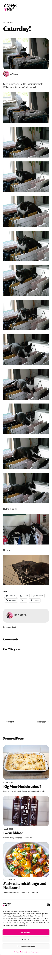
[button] (48, 905)
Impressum (35, 952)
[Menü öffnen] (47, 7)
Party (12, 838)
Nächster (41, 721)
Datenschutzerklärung (22, 952)
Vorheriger (11, 721)
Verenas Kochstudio (36, 791)
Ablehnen (26, 939)
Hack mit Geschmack (12, 791)
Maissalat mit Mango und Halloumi (24, 885)
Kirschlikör (13, 833)
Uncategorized (9, 627)
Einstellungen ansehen (26, 946)
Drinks (6, 838)
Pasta (24, 791)
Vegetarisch (14, 892)
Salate (5, 892)
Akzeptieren (26, 932)
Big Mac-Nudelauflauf (22, 786)
